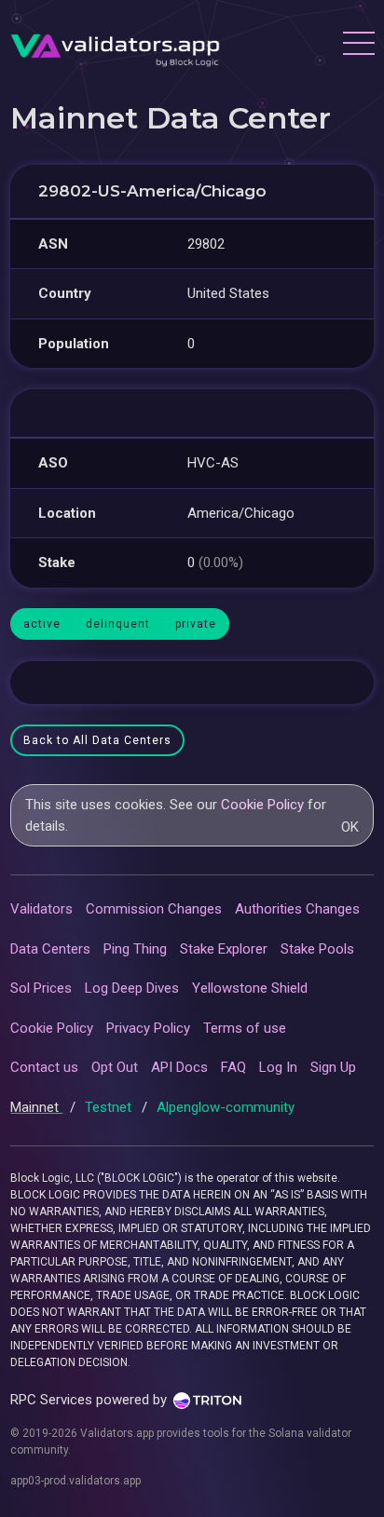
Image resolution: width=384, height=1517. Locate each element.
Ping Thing (135, 949)
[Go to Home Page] (115, 46)
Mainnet (36, 1107)
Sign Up (333, 1067)
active (42, 623)
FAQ (233, 1067)
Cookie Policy (262, 804)
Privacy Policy (148, 1028)
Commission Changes (154, 909)
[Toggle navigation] (358, 46)
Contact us (44, 1067)
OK (350, 827)
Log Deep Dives (132, 988)
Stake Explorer (223, 949)
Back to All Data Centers (97, 740)
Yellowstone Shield (250, 988)
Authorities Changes (297, 909)
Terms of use (244, 1028)
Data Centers (50, 949)
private (195, 623)
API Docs (179, 1067)
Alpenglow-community (226, 1107)
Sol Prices (41, 988)
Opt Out (114, 1067)
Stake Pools (317, 949)
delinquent (118, 623)
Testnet (110, 1107)
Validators (41, 909)
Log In (278, 1067)
